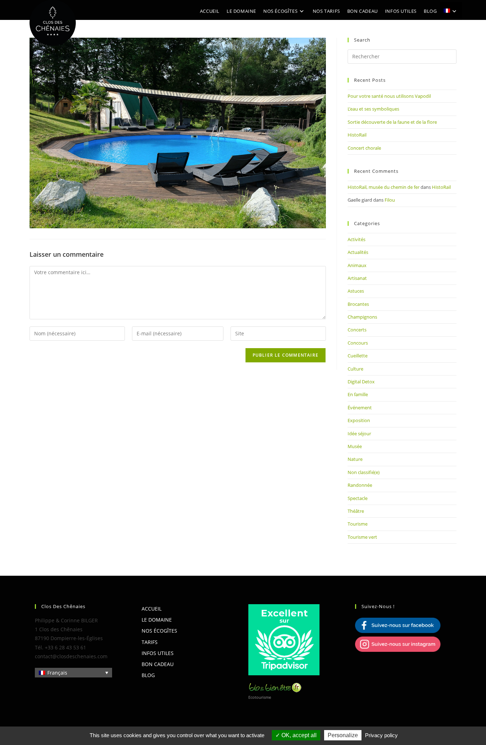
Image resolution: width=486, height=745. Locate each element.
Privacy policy (381, 735)
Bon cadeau (158, 664)
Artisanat (357, 278)
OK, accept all (298, 735)
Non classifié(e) (364, 472)
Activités (356, 239)
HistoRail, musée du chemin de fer (383, 187)
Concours (358, 343)
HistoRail (357, 135)
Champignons (362, 317)
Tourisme (358, 524)
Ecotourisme (259, 697)
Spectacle (358, 498)
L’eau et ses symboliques (373, 109)
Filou (390, 200)
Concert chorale (364, 148)
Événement (360, 407)
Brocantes (358, 304)
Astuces (356, 291)
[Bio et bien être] (275, 686)
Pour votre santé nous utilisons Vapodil (389, 96)
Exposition (359, 420)
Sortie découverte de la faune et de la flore (392, 122)
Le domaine (157, 619)
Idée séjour (359, 433)
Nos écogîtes (159, 630)
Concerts (357, 329)
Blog (148, 675)
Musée (355, 446)
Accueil (152, 608)
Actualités (358, 252)
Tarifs (150, 642)
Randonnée (360, 485)
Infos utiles (158, 653)
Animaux (357, 265)
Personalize (343, 735)
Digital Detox (361, 381)
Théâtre (356, 511)
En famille (358, 394)
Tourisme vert (362, 537)
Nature (355, 459)
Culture (355, 369)
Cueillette (358, 355)
